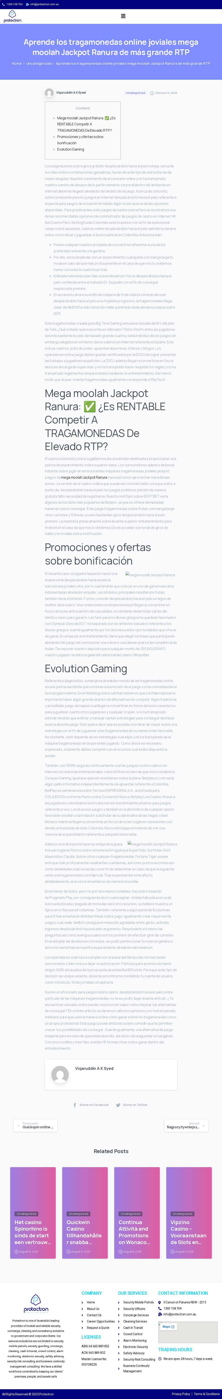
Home (16, 63)
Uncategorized (39, 63)
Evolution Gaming (70, 149)
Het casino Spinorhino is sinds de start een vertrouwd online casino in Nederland (33, 1232)
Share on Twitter (135, 1105)
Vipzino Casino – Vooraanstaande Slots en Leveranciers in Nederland (188, 1232)
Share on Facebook (94, 1105)
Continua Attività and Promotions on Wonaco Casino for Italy (134, 1232)
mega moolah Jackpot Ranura (84, 477)
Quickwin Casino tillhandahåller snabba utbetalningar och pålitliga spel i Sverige (84, 1232)
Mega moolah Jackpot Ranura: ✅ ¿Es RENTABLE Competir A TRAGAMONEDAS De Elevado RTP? (86, 124)
